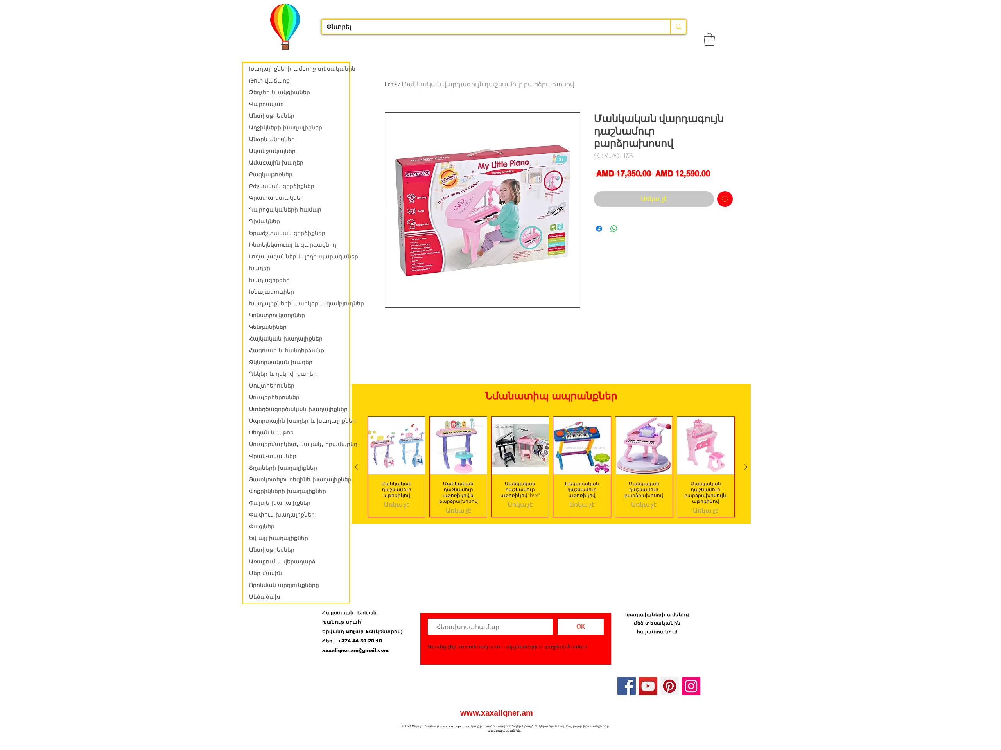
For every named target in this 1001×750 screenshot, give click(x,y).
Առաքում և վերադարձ (282, 561)
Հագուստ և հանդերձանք (286, 350)
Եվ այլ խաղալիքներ (278, 538)
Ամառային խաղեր (276, 163)
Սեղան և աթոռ (271, 432)
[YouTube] (648, 686)
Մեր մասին (265, 573)
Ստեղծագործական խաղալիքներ (298, 409)
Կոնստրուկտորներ (277, 315)
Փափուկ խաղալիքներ (282, 514)
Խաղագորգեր (269, 280)
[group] (551, 466)
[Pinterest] (669, 686)
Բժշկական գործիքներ (281, 186)
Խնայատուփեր (271, 292)
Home (391, 84)
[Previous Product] (356, 467)
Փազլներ (261, 526)
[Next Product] (746, 467)
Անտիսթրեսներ (271, 116)
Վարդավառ (266, 104)
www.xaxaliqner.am (496, 713)
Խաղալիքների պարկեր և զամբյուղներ (299, 303)
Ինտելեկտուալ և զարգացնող (292, 245)
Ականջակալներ (272, 151)
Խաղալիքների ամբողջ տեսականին (299, 69)
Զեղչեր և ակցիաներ (279, 92)
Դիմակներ (264, 221)
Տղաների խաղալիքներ (283, 468)
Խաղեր (259, 268)
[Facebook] (626, 686)
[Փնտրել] (678, 27)
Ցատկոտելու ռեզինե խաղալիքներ (299, 479)
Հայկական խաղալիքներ (286, 339)
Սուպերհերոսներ (274, 397)
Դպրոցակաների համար (285, 209)
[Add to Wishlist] (725, 199)
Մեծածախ (264, 597)
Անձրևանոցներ (272, 139)
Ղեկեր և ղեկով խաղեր (283, 374)
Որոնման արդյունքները (284, 585)
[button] (709, 39)
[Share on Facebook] (599, 228)
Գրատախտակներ (276, 198)
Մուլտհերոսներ (271, 385)
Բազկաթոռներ (270, 174)
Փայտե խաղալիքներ (279, 503)
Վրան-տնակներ (272, 456)
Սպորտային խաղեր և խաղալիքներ (299, 421)
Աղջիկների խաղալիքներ (285, 127)
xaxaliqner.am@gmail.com (355, 650)
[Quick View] (396, 445)
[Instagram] (691, 686)
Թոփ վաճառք (269, 80)
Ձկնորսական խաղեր (280, 362)
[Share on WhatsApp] (614, 228)
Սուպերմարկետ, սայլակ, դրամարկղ (299, 444)
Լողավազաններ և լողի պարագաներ (299, 256)
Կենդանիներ (268, 327)
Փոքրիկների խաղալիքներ (287, 491)
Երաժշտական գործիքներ (287, 233)
